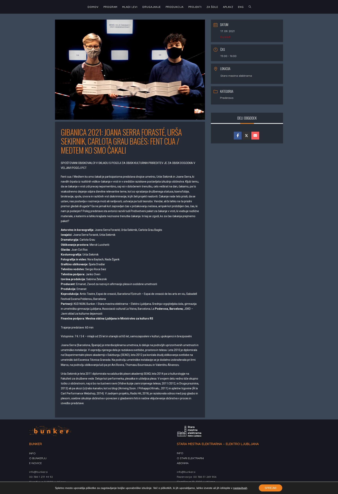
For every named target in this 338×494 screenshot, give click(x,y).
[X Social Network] (246, 135)
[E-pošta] (255, 135)
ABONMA (183, 463)
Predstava (226, 98)
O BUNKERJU (38, 458)
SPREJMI (270, 488)
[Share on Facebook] (238, 135)
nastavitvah (240, 488)
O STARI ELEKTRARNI (190, 458)
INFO (32, 453)
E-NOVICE (35, 463)
